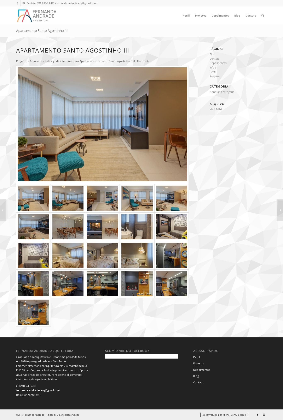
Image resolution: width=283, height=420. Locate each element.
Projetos (215, 76)
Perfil (213, 72)
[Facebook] (17, 3)
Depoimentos (218, 63)
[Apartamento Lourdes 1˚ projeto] (3, 210)
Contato (215, 58)
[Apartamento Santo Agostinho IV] (280, 210)
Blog (212, 54)
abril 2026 (216, 109)
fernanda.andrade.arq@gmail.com (38, 390)
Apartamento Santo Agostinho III (42, 30)
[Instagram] (24, 3)
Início (213, 67)
